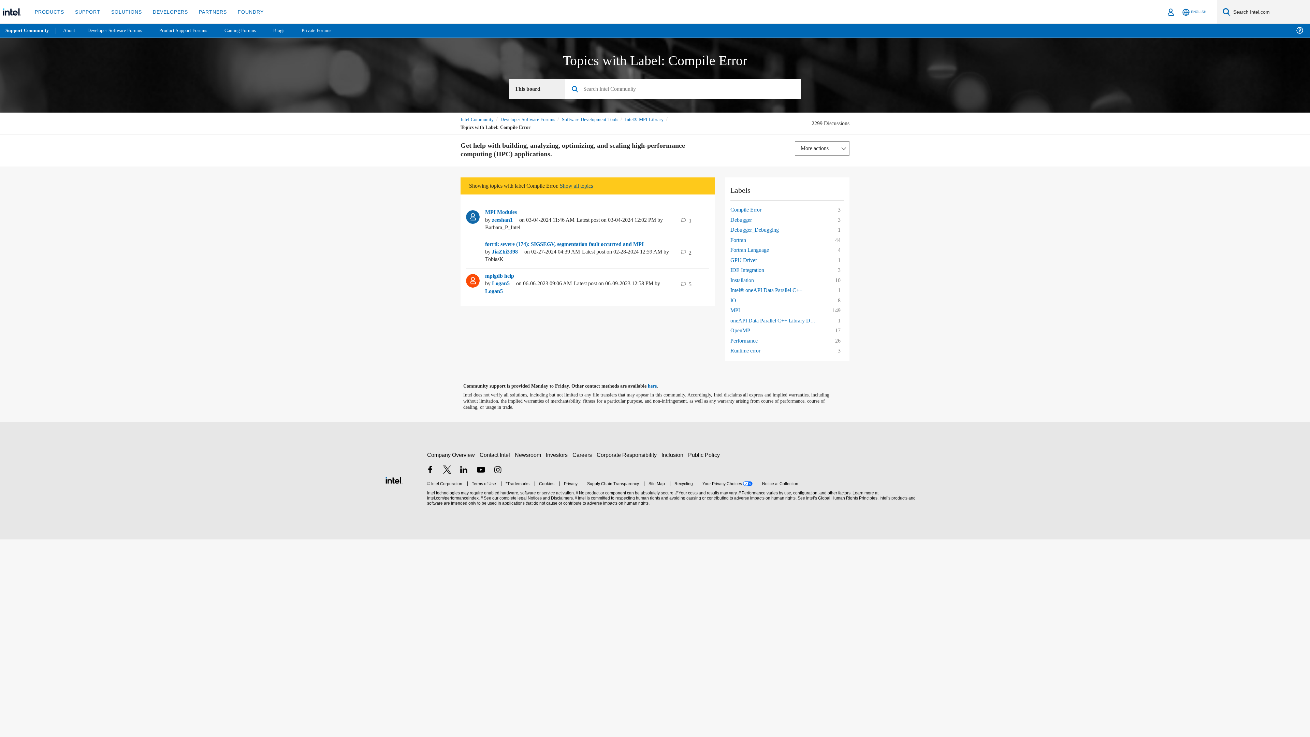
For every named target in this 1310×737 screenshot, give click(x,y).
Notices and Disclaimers (549, 498)
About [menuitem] (70, 30)
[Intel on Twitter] (447, 471)
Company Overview (451, 455)
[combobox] (685, 89)
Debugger (742, 220)
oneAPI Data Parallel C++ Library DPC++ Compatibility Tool (776, 320)
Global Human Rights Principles (846, 498)
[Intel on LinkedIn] (464, 471)
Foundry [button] (242, 11)
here (658, 386)
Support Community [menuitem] (27, 30)
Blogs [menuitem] (292, 30)
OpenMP (741, 330)
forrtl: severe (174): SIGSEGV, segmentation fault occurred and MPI (571, 244)
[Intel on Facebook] (430, 471)
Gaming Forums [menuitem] (253, 30)
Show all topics (587, 186)
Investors (558, 455)
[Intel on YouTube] (481, 471)
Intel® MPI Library (659, 119)
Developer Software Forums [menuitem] (120, 30)
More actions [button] (816, 148)
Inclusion (674, 455)
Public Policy (704, 455)
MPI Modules (502, 212)
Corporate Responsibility (628, 455)
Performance (746, 341)
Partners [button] (206, 11)
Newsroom (529, 455)
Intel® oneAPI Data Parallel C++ (768, 290)
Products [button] (49, 11)
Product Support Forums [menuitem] (192, 30)
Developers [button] (165, 11)
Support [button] (86, 11)
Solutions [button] (123, 11)
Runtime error (747, 351)
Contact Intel (495, 455)
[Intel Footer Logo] (394, 479)
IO (733, 300)
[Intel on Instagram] (498, 471)
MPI (735, 310)
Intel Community (478, 119)
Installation (743, 280)
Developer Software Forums (534, 119)
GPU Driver (744, 260)
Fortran (739, 240)
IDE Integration (748, 270)
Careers (583, 455)
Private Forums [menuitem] (331, 30)
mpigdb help (501, 276)
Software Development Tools (602, 119)
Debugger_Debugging (757, 230)
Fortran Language (751, 250)
